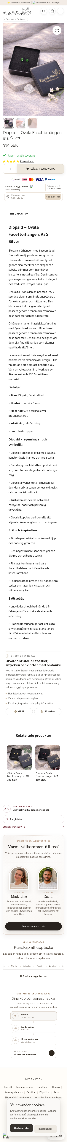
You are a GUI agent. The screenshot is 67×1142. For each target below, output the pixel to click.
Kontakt (8, 1087)
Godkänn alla (21, 1128)
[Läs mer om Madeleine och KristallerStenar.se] (19, 878)
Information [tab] (19, 213)
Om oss (56, 1087)
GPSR (21, 711)
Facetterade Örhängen (16, 19)
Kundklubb (42, 1087)
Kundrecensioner (24, 1087)
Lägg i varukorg (43, 168)
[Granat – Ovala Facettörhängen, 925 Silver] (47, 757)
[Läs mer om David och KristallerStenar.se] (48, 878)
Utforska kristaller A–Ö (14, 827)
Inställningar (45, 1129)
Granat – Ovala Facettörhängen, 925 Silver (47, 775)
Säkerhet (49, 711)
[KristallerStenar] (19, 11)
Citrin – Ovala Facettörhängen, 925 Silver (18, 775)
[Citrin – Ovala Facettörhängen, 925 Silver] (19, 757)
